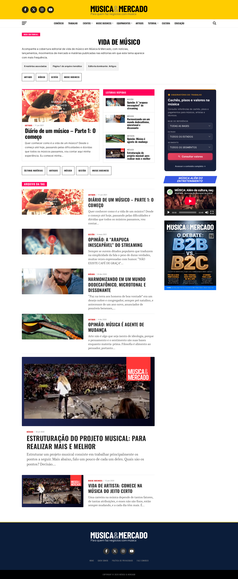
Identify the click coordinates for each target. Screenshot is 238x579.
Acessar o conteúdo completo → (190, 166)
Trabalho (73, 23)
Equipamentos (123, 23)
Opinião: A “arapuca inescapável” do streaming (137, 105)
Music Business (103, 23)
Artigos (139, 23)
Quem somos (103, 560)
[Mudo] (206, 212)
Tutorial (152, 23)
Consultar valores (192, 156)
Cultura (166, 23)
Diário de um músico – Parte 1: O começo (60, 133)
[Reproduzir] (168, 212)
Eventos (87, 23)
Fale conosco (142, 560)
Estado (172, 132)
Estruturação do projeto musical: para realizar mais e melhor (138, 155)
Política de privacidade (122, 560)
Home (92, 560)
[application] (190, 201)
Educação (179, 23)
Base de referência (178, 121)
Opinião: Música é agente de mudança (137, 140)
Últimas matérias (33, 170)
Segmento (173, 142)
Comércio (59, 23)
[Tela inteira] (212, 212)
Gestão (54, 77)
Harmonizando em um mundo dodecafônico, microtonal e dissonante (138, 123)
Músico (41, 77)
